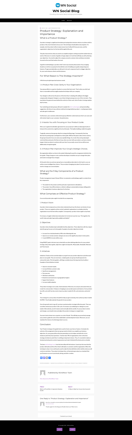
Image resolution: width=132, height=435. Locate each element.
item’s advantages (74, 107)
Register (69, 20)
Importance (68, 363)
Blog (59, 429)
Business (47, 363)
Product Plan (74, 363)
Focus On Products (59, 363)
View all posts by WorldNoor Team (49, 378)
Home (72, 429)
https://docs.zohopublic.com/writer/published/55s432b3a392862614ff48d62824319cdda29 (63, 402)
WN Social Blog (66, 11)
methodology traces (50, 344)
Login (63, 20)
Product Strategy (82, 363)
